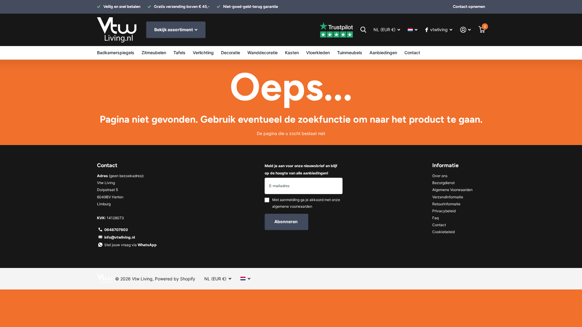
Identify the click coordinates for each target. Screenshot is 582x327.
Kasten (292, 52)
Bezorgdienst (443, 182)
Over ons (439, 175)
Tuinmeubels (349, 52)
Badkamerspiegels (115, 52)
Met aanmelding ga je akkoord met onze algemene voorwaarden (306, 203)
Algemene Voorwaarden (452, 189)
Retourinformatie (446, 204)
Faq (435, 218)
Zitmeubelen (154, 52)
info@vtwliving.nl (119, 237)
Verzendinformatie (447, 197)
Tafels (179, 52)
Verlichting (203, 52)
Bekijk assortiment (174, 29)
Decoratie (230, 52)
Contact (412, 52)
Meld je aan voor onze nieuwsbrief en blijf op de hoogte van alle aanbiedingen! (301, 169)
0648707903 (116, 229)
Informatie (445, 165)
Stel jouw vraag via (130, 245)
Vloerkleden (318, 52)
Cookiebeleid (443, 232)
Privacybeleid (444, 211)
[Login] (465, 30)
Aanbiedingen (383, 52)
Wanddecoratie (262, 52)
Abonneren (286, 221)
